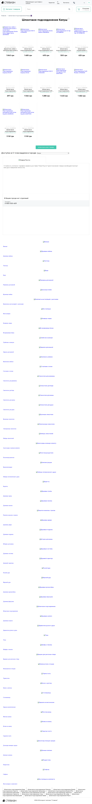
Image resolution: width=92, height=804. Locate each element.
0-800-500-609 (11, 203)
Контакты (66, 2)
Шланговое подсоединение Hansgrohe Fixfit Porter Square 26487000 (28, 130)
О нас (58, 2)
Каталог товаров (13, 9)
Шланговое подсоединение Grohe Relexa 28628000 (45, 49)
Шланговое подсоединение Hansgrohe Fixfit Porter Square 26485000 (10, 130)
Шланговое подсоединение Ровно (60, 795)
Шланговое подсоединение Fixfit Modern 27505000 (82, 90)
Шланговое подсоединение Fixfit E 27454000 (45, 90)
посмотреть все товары (46, 147)
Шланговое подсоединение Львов (35, 795)
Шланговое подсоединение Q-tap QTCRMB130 (63, 49)
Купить (10, 59)
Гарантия (51, 2)
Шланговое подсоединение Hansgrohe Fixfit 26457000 (63, 90)
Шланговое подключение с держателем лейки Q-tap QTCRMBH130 (81, 49)
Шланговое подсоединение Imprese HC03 (10, 90)
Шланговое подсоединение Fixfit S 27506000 (28, 49)
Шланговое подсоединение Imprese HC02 (28, 90)
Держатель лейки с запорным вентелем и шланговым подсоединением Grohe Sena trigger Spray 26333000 (10, 49)
